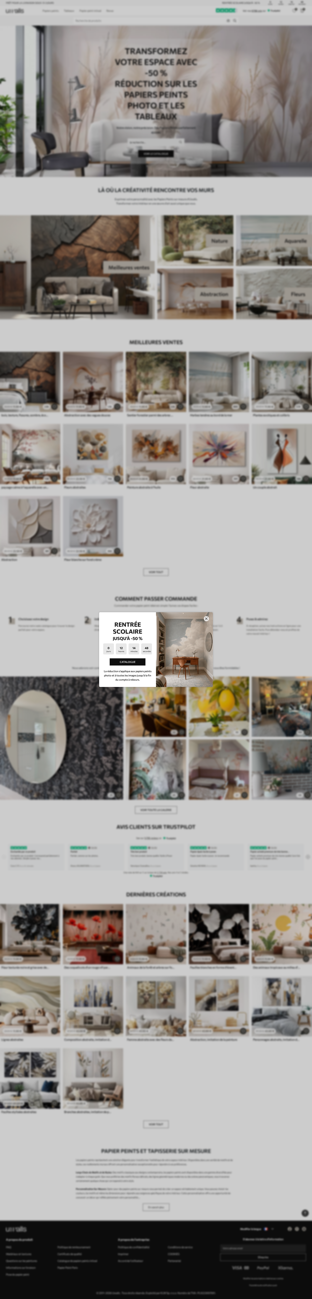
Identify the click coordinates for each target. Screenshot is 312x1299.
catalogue (128, 661)
